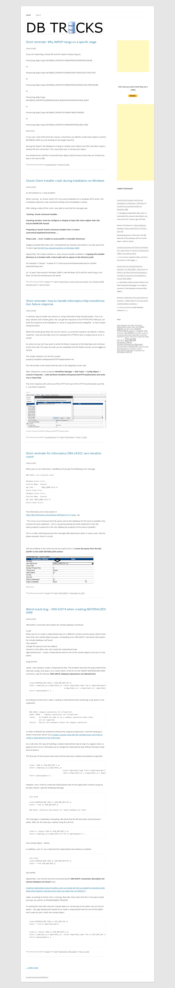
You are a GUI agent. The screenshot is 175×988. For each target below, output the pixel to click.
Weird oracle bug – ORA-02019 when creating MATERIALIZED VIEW (66, 610)
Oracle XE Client (143, 347)
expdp (141, 327)
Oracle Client (64, 282)
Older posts (32, 967)
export (120, 328)
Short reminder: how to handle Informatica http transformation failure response (65, 302)
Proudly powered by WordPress (37, 977)
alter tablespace (122, 325)
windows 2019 (31, 285)
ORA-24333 (63, 593)
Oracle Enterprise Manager (130, 344)
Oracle (47, 282)
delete (129, 327)
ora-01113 (120, 335)
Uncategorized (50, 164)
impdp (132, 329)
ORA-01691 (135, 335)
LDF (134, 331)
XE (131, 352)
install (131, 331)
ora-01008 (137, 333)
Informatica (69, 437)
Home (28, 15)
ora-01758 (143, 335)
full (125, 329)
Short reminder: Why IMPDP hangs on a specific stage (61, 42)
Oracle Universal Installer (78, 282)
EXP (137, 327)
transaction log (139, 350)
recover (139, 348)
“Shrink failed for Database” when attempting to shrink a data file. (132, 228)
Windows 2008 (98, 282)
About (38, 15)
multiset (139, 330)
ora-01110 (144, 333)
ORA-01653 (127, 335)
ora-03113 (121, 336)
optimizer (120, 333)
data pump (121, 327)
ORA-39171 (120, 340)
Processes (133, 348)
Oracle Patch (122, 346)
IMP (128, 329)
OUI (90, 282)
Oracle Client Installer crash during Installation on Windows (65, 180)
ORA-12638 (137, 336)
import (138, 328)
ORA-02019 (63, 951)
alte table (131, 325)
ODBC (146, 331)
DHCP (133, 327)
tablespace (130, 350)
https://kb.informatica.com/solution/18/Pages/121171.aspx (51, 515)
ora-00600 (129, 332)
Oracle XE (132, 346)
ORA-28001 (145, 336)
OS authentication (123, 348)
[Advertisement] (133, 56)
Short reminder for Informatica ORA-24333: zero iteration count (63, 454)
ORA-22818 (72, 951)
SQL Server (121, 350)
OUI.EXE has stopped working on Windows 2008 (58, 248)
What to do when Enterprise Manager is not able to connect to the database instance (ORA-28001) (132, 275)
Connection (138, 325)
